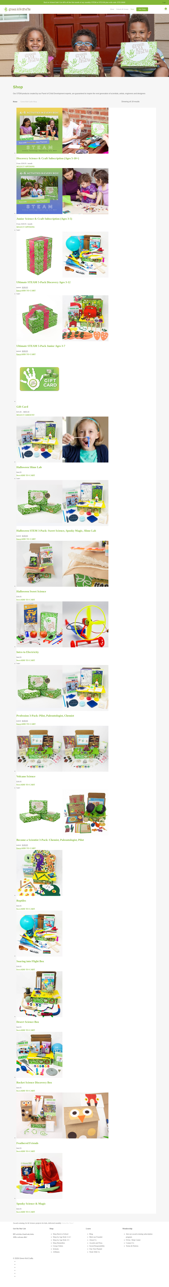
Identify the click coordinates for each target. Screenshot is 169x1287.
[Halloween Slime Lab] (62, 462)
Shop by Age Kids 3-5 (61, 1240)
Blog (91, 1234)
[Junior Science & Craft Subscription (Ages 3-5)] (62, 213)
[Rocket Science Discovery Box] (39, 1077)
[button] (26, 291)
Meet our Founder (95, 1237)
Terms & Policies (132, 1246)
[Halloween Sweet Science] (62, 586)
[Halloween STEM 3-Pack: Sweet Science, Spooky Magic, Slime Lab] (62, 525)
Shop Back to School (60, 1234)
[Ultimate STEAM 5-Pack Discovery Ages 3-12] (62, 277)
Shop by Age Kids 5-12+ (62, 1237)
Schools (56, 1249)
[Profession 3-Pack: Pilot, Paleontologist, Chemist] (62, 710)
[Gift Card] (39, 401)
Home (15, 102)
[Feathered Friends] (62, 1138)
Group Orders (58, 1246)
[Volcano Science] (62, 771)
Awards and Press (95, 1243)
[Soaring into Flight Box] (39, 956)
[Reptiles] (39, 895)
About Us (92, 1240)
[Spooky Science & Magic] (39, 1198)
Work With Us (94, 1252)
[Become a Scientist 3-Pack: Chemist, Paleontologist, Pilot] (62, 835)
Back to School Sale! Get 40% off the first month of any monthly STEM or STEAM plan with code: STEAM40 (84, 2)
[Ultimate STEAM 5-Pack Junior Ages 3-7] (62, 341)
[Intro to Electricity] (62, 647)
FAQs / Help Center (133, 1240)
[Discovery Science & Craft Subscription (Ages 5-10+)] (62, 153)
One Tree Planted (95, 1249)
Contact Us (130, 1243)
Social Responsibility (97, 1246)
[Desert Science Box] (39, 1017)
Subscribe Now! (68, 1223)
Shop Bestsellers (59, 1243)
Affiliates (56, 1252)
